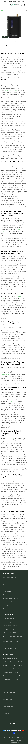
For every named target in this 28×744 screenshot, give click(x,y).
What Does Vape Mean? (10, 658)
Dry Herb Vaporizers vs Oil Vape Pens (12, 637)
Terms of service (10, 740)
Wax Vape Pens (7, 699)
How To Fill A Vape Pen (10, 632)
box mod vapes (21, 167)
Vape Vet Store (12, 735)
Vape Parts (6, 713)
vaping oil (13, 401)
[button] (3, 5)
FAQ (4, 581)
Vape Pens (6, 689)
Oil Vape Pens (7, 696)
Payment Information (9, 595)
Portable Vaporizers (9, 703)
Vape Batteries (7, 710)
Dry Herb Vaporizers (9, 692)
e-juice (12, 438)
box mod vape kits (11, 90)
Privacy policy (20, 737)
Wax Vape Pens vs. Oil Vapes (11, 641)
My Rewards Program (9, 577)
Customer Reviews (8, 591)
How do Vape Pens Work (10, 625)
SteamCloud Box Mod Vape (10, 41)
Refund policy (12, 737)
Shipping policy (19, 740)
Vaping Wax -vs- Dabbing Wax (12, 668)
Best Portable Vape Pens (10, 717)
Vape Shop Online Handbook (11, 602)
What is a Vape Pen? (9, 618)
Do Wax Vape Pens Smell (10, 679)
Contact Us (6, 605)
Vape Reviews (7, 645)
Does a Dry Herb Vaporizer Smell (12, 676)
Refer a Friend (7, 609)
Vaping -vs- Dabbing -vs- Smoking (13, 662)
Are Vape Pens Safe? (9, 629)
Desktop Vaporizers (9, 706)
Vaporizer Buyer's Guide (10, 648)
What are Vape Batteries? (10, 622)
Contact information (15, 742)
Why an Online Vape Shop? (11, 598)
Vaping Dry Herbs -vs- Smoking (12, 665)
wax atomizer (5, 374)
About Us (6, 584)
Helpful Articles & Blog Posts (11, 588)
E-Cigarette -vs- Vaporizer (10, 672)
